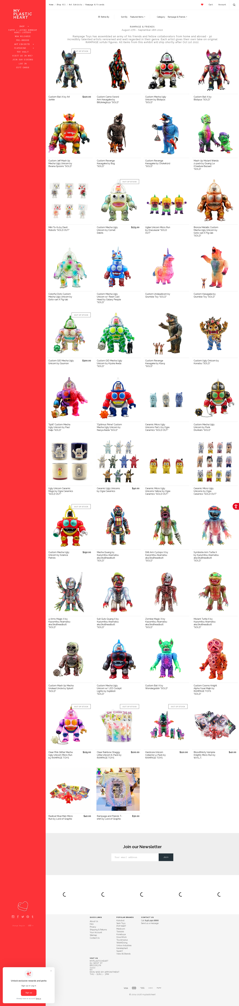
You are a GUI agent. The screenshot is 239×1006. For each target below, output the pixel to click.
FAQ (91, 924)
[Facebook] (18, 917)
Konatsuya (121, 934)
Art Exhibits (22, 44)
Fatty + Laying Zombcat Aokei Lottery (23, 31)
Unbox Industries (124, 945)
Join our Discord (22, 60)
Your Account (96, 932)
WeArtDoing (121, 943)
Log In (23, 64)
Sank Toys (120, 923)
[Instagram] (13, 917)
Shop (23, 26)
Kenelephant (122, 948)
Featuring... (22, 48)
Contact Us (95, 938)
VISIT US (94, 958)
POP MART (121, 926)
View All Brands (123, 954)
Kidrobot (120, 920)
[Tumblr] (32, 917)
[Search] (234, 5)
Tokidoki (120, 931)
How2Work (121, 937)
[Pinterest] (27, 917)
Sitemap (93, 935)
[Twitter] (22, 917)
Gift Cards (22, 68)
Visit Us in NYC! (22, 56)
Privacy (93, 927)
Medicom (120, 929)
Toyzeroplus (122, 940)
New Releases (23, 36)
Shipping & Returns (98, 930)
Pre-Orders (22, 40)
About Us (94, 921)
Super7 (119, 951)
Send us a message (150, 923)
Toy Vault (23, 52)
